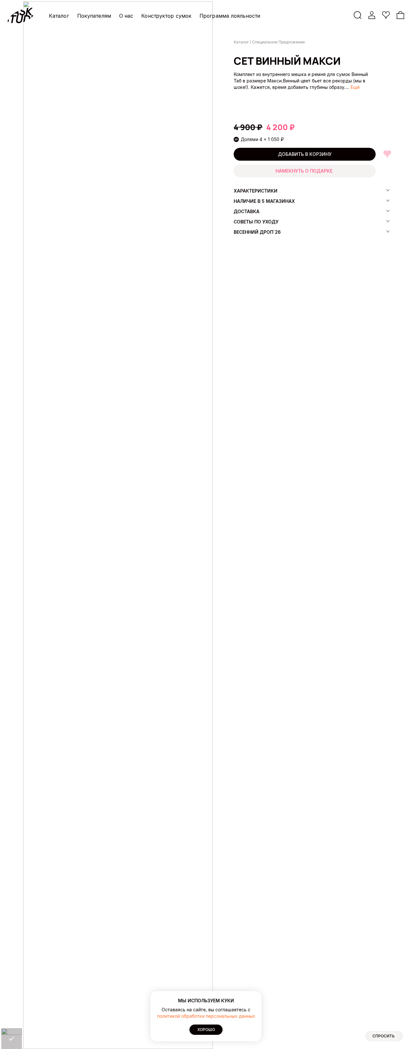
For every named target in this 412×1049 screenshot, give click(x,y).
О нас (126, 16)
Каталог (59, 16)
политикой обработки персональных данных (206, 1016)
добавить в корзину (305, 154)
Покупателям (94, 16)
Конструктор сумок (166, 16)
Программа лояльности (230, 16)
